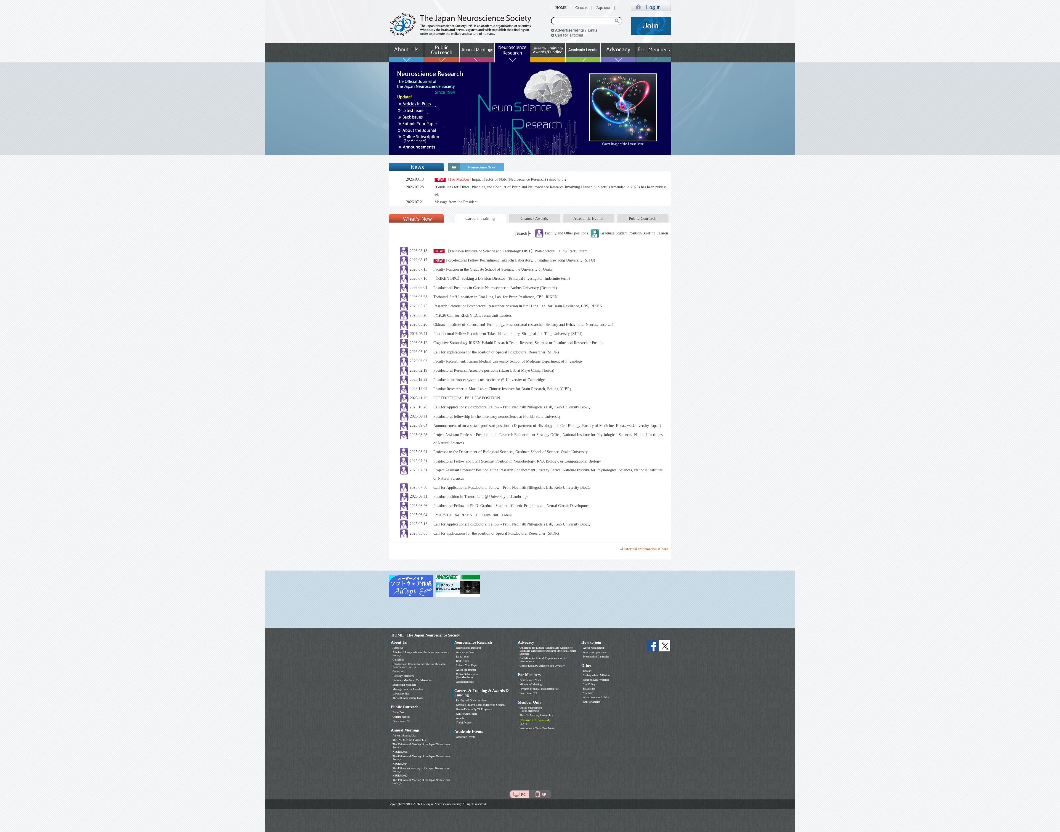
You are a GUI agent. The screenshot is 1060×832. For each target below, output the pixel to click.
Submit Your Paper (466, 665)
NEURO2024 (400, 763)
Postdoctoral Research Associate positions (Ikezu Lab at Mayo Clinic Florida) (493, 370)
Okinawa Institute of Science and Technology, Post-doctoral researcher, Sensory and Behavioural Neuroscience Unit (523, 325)
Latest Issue (462, 656)
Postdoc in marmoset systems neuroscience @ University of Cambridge (489, 380)
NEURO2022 (400, 775)
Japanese (603, 8)
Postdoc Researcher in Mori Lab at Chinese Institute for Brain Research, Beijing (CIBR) (502, 389)
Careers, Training (480, 218)
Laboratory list (401, 693)
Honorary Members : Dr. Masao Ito (412, 680)
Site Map (588, 692)
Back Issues (462, 660)
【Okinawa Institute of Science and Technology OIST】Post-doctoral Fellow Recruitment (516, 251)
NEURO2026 (400, 751)
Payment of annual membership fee (539, 688)
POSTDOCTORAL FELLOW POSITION (466, 398)
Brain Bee (398, 712)
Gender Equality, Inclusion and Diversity (542, 665)
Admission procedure (594, 652)
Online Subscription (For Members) (467, 676)
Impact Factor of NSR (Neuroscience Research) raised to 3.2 (507, 179)
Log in (523, 723)
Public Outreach (642, 218)
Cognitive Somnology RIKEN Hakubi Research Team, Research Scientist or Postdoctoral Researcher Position (519, 343)
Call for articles (591, 701)
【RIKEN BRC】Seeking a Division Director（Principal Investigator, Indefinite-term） (502, 278)
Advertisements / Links (596, 697)
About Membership (594, 647)
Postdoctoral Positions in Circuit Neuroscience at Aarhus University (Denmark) (495, 288)
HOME (561, 8)
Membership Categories (596, 656)
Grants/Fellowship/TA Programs (474, 709)
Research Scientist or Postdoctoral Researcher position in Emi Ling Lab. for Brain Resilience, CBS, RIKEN (517, 306)
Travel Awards (463, 722)
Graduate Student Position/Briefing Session (480, 704)
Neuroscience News (530, 680)
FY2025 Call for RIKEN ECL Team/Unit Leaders (472, 515)
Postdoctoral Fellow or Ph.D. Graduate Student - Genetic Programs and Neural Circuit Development (512, 506)
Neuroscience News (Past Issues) (537, 728)
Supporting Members (404, 684)
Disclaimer (589, 688)
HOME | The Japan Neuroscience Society (425, 635)
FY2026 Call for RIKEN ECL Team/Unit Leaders (472, 315)
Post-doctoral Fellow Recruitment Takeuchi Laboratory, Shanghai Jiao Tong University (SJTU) (520, 260)
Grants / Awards (534, 218)
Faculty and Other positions (471, 700)
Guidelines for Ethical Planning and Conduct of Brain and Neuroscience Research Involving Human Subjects (548, 650)
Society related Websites (596, 675)
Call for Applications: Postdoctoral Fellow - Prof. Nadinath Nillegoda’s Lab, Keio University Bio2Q (511, 407)
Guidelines (398, 659)
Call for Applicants (466, 713)
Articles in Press (465, 652)
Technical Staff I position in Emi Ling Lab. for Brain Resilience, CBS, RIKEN (495, 297)
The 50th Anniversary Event (408, 697)
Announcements (465, 681)
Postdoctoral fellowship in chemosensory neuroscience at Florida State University (497, 416)
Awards (460, 718)
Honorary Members (403, 675)
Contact (581, 8)
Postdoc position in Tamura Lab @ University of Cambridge (480, 497)
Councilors (399, 671)
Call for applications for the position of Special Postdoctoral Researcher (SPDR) (496, 352)
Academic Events (588, 218)
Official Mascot (401, 716)
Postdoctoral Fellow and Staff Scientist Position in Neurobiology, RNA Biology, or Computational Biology (517, 461)
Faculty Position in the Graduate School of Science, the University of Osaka (492, 269)
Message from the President (456, 202)
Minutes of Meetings (531, 684)
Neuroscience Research (468, 647)
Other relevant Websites (596, 679)
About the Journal (466, 669)
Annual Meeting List (404, 735)
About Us (398, 647)
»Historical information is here (644, 549)
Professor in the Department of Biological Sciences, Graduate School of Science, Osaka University (510, 452)
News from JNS (401, 721)
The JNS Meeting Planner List (409, 739)
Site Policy (589, 684)
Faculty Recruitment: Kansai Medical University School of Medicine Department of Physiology (508, 361)
